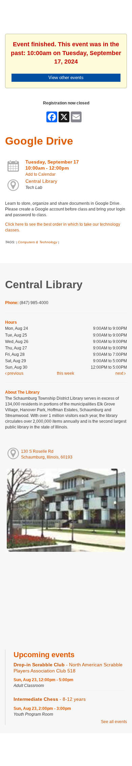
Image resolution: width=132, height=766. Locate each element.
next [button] (119, 373)
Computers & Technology (37, 242)
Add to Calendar (40, 174)
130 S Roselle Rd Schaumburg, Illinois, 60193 (46, 454)
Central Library (41, 181)
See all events (114, 721)
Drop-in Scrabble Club (68, 667)
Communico (107, 746)
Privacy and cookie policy (38, 746)
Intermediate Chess (50, 699)
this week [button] (65, 373)
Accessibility (79, 746)
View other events (66, 77)
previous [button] (14, 373)
